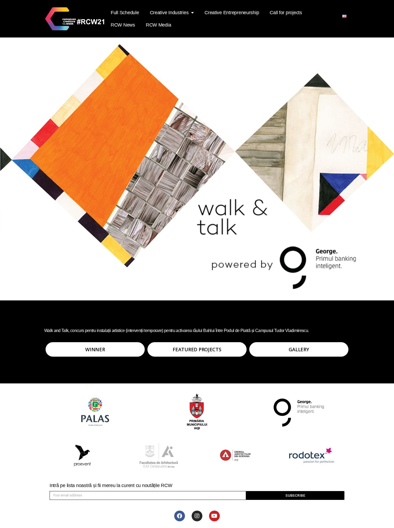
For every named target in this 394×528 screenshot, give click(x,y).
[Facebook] (179, 516)
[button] (95, 349)
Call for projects (286, 12)
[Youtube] (214, 516)
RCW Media (158, 25)
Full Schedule (125, 12)
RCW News (123, 25)
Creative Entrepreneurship (232, 12)
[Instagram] (197, 516)
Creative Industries (169, 12)
